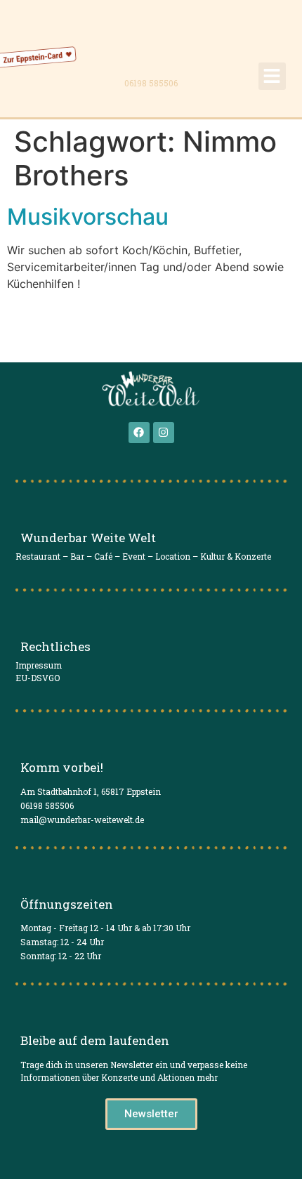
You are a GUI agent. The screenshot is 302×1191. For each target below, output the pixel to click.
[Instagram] (163, 432)
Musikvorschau (88, 216)
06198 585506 (151, 82)
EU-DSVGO (37, 677)
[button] (272, 76)
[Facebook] (139, 432)
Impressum (38, 665)
